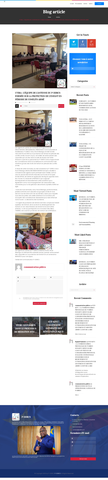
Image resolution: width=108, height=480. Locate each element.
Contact (99, 3)
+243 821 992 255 (77, 424)
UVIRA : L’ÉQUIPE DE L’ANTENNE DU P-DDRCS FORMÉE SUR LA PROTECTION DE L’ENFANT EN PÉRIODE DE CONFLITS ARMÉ (38, 96)
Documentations (77, 427)
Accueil (72, 3)
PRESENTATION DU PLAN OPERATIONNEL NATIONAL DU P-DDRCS (85, 388)
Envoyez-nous (83, 459)
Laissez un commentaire (39, 303)
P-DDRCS (58, 473)
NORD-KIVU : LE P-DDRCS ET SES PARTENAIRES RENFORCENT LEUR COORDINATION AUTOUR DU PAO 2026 (87, 105)
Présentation (78, 3)
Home (49, 17)
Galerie (90, 3)
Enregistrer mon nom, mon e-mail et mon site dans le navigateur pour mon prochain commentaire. (43, 298)
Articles (85, 3)
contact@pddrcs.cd (78, 430)
